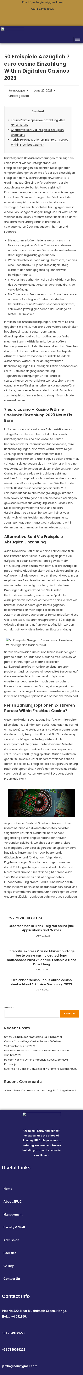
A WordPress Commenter (20, 1090)
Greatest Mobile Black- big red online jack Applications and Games (41, 928)
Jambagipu (16, 90)
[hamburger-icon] (77, 39)
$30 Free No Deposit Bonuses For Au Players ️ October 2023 (40, 1069)
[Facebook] (48, 19)
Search (9, 1007)
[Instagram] (35, 19)
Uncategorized (18, 96)
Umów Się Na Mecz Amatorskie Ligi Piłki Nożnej (33, 1037)
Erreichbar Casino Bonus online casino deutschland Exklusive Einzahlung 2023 (41, 982)
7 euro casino (16, 429)
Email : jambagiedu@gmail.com (42, 2)
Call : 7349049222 (42, 8)
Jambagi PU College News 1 (58, 1090)
